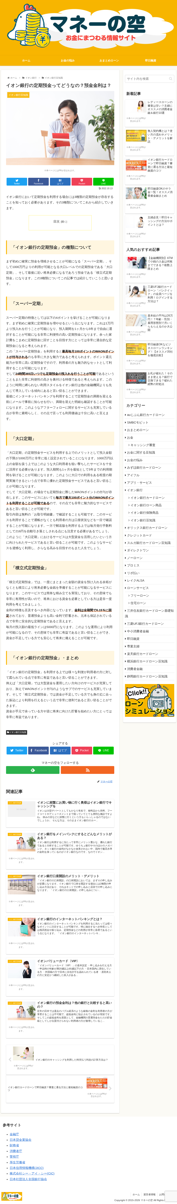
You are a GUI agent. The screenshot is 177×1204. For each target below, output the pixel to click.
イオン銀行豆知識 (17, 732)
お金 (130, 437)
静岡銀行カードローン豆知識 (147, 676)
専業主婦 (133, 646)
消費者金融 (135, 669)
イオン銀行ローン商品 (146, 505)
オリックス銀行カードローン (147, 528)
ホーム (136, 1194)
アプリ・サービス (139, 482)
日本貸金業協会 (20, 1140)
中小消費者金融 (138, 631)
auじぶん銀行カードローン (146, 415)
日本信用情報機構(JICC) (27, 1168)
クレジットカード (139, 535)
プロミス (133, 565)
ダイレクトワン (138, 550)
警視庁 (14, 1156)
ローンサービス (138, 588)
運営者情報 (149, 1194)
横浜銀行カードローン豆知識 (147, 661)
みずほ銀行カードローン (144, 467)
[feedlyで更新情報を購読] (32, 770)
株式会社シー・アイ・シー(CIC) (32, 1173)
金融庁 (14, 1134)
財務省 (14, 1145)
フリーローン (140, 595)
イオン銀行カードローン (148, 497)
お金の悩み (135, 460)
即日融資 (133, 639)
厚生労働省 (17, 1162)
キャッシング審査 (143, 445)
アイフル (133, 475)
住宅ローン (138, 603)
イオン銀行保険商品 (145, 512)
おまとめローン (138, 430)
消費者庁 (16, 1151)
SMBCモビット (137, 422)
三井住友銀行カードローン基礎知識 (149, 613)
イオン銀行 (135, 490)
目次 (56, 221)
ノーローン (135, 558)
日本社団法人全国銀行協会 (28, 1179)
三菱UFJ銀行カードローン (145, 623)
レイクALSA (135, 580)
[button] (171, 79)
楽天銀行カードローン (142, 654)
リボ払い (133, 573)
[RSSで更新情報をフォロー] (87, 770)
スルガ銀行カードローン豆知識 (149, 543)
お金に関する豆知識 (141, 452)
